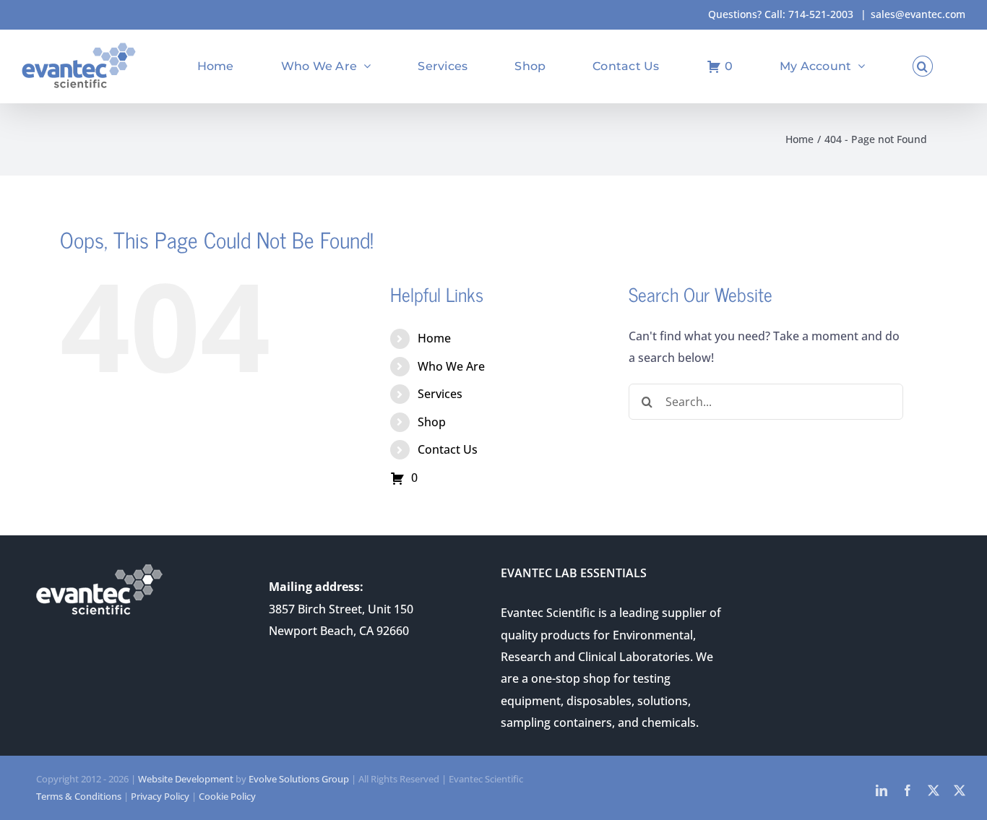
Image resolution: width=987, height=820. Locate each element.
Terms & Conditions (78, 796)
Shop (432, 422)
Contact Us (448, 449)
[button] (922, 66)
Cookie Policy (227, 796)
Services (440, 394)
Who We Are (451, 366)
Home (434, 338)
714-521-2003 (820, 14)
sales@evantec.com (918, 14)
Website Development (185, 778)
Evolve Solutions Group (299, 778)
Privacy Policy (160, 796)
